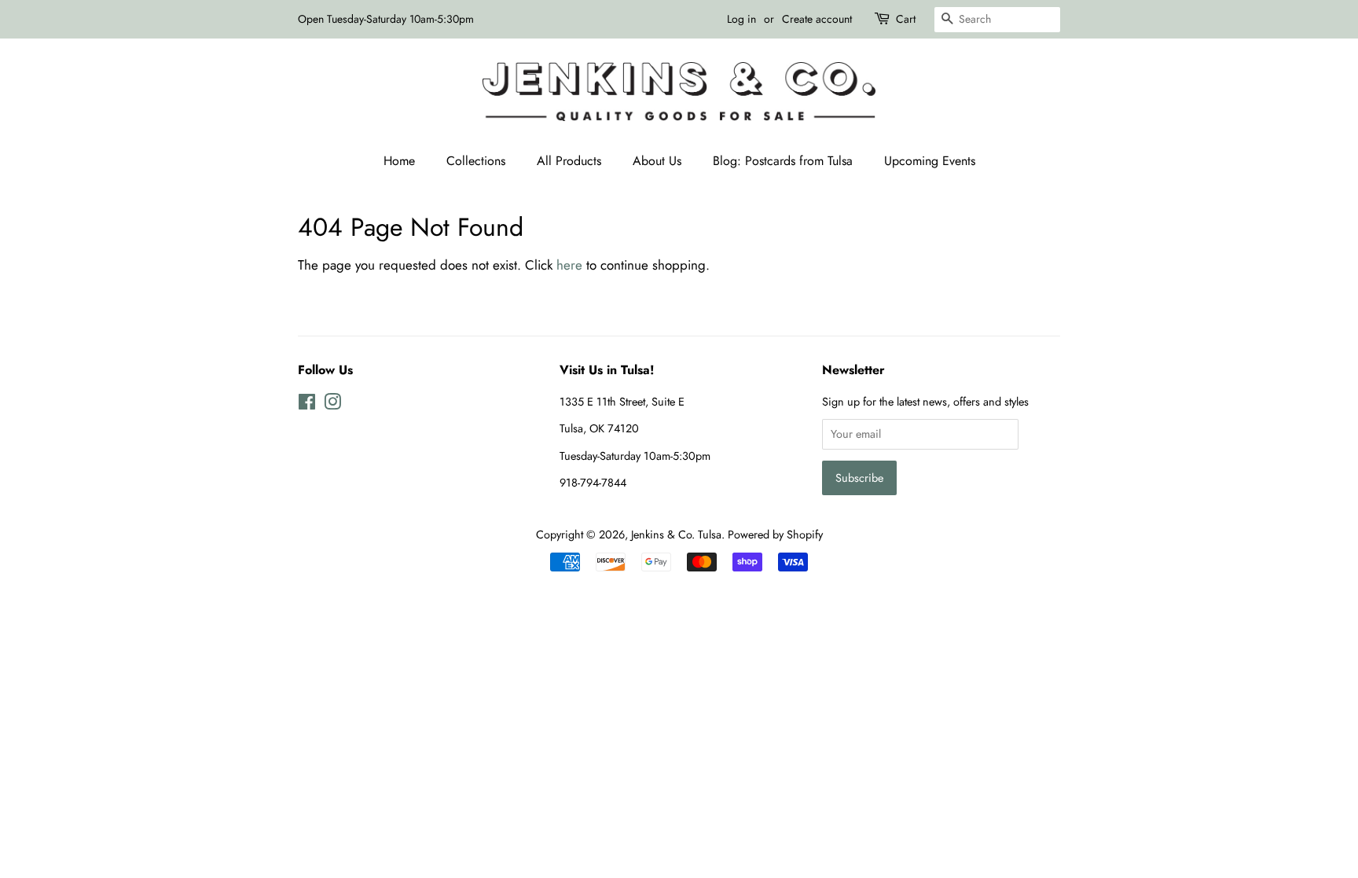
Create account (817, 19)
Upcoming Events (929, 161)
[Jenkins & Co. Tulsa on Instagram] (332, 405)
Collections (475, 161)
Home (399, 161)
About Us (657, 161)
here (569, 264)
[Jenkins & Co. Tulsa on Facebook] (307, 405)
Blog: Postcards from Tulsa (783, 161)
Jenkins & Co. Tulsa (676, 534)
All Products (569, 161)
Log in (741, 19)
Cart (906, 19)
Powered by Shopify (775, 534)
